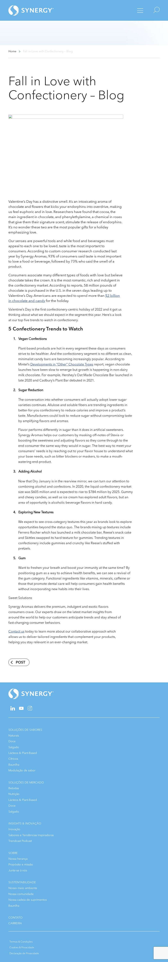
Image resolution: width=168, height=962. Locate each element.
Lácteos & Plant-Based (22, 753)
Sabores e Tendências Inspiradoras (31, 835)
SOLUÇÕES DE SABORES (25, 729)
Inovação (14, 829)
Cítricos (13, 758)
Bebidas (13, 788)
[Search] (153, 10)
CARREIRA (15, 923)
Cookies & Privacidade (21, 947)
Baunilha (13, 764)
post (20, 662)
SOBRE (13, 853)
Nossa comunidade (21, 894)
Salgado (13, 747)
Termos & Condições (21, 942)
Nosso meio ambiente (22, 888)
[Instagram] (30, 709)
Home (12, 51)
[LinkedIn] (12, 709)
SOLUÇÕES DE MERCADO (26, 782)
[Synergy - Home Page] (23, 10)
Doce (12, 741)
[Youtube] (21, 709)
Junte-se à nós (17, 870)
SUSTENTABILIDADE (22, 882)
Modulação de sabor (21, 770)
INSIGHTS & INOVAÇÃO (24, 823)
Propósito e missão (20, 864)
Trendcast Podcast (20, 841)
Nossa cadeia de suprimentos (27, 899)
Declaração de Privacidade (24, 953)
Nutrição (13, 794)
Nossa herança (17, 858)
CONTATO (15, 917)
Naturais (13, 735)
